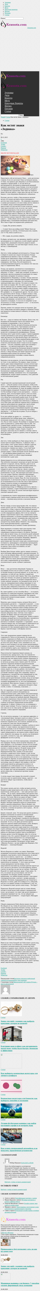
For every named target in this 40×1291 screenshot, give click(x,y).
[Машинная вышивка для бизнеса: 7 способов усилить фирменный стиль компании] (5, 1279)
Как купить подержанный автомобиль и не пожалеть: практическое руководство (19, 1149)
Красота (7, 6)
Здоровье (8, 2)
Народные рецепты (11, 9)
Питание (7, 13)
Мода (6, 8)
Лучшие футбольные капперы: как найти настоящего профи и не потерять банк (18, 1124)
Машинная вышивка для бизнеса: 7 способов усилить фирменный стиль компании (20, 1284)
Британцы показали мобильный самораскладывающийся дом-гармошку (18, 979)
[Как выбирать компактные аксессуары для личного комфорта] (11, 1068)
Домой (3, 117)
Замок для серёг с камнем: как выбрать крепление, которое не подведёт (17, 1022)
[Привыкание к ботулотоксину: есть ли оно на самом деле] (5, 1245)
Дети (6, 4)
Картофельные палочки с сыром (26, 1198)
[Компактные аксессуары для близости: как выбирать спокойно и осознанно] (11, 1093)
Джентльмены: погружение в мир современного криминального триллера (22, 1208)
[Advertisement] (20, 50)
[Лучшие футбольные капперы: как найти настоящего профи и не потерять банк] (11, 1118)
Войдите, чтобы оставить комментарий (18, 1182)
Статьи (7, 15)
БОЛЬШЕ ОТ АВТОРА (25, 998)
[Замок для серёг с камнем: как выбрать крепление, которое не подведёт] (11, 1016)
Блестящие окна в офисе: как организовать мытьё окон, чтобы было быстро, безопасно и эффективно (19, 1048)
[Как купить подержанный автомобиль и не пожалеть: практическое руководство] (11, 1143)
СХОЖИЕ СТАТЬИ (8, 998)
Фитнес (7, 11)
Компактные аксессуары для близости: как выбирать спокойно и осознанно (19, 1099)
